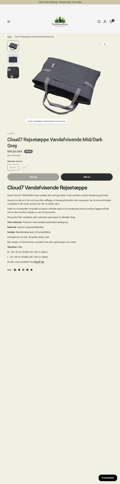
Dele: (9, 270)
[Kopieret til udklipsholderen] (31, 270)
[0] (110, 21)
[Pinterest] (23, 270)
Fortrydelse (108, 477)
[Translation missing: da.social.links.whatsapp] (27, 270)
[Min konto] (105, 21)
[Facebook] (15, 270)
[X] (19, 270)
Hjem (9, 37)
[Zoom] (105, 44)
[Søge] (99, 21)
